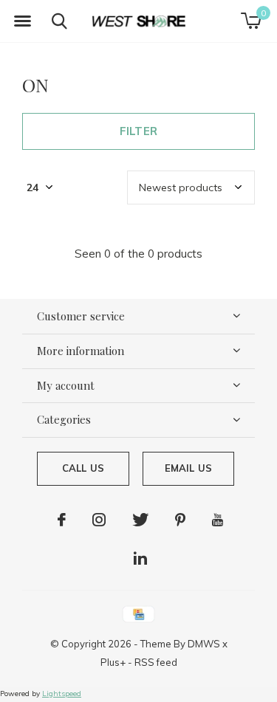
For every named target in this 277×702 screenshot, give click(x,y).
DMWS (204, 644)
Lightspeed (61, 693)
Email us (188, 468)
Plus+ (113, 662)
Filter (138, 131)
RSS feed (155, 662)
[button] (22, 21)
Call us (83, 468)
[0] (251, 21)
